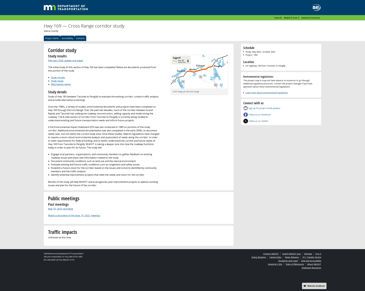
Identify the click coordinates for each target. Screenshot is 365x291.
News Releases (292, 257)
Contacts (80, 38)
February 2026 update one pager (65, 60)
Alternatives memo (61, 84)
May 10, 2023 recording (60, 208)
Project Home (52, 38)
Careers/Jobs (275, 257)
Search (278, 17)
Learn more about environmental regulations (267, 92)
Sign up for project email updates (264, 108)
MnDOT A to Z (291, 17)
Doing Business (259, 257)
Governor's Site (275, 264)
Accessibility (67, 38)
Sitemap (308, 253)
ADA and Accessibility (311, 260)
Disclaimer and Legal (288, 260)
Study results (58, 77)
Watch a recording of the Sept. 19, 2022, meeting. (74, 215)
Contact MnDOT (271, 253)
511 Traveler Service (311, 257)
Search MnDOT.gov (291, 253)
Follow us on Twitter (258, 121)
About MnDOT (314, 264)
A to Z (318, 253)
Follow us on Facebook (259, 114)
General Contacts (310, 17)
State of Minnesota (295, 264)
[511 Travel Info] (315, 7)
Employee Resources (311, 267)
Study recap (57, 80)
